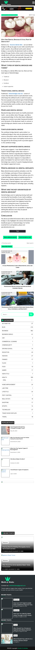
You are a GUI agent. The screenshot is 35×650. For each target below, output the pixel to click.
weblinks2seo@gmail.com (17, 586)
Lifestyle (17, 391)
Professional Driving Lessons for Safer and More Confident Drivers (17, 287)
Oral (17, 380)
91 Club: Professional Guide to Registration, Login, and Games (17, 266)
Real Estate (17, 399)
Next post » (30, 243)
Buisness (17, 331)
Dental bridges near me (10, 237)
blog (17, 327)
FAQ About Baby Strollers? (17, 459)
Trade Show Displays (17, 413)
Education (17, 352)
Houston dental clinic (25, 237)
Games (17, 370)
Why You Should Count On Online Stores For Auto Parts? (19, 438)
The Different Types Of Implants (19, 469)
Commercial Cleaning (17, 341)
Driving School (17, 348)
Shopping (17, 402)
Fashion (17, 356)
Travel (17, 417)
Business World (17, 334)
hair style (17, 374)
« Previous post (6, 243)
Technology (17, 409)
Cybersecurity (17, 345)
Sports (17, 406)
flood (17, 363)
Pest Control (17, 395)
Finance (17, 359)
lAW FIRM (17, 388)
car (17, 338)
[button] (33, 2)
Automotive (17, 323)
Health (17, 377)
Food (17, 366)
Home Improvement (17, 384)
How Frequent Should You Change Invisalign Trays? (17, 427)
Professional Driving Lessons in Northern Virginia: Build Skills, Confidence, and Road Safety (17, 308)
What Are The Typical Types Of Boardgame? (19, 449)
